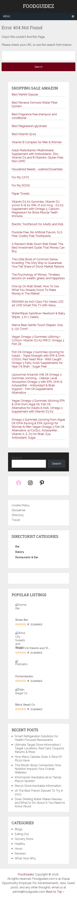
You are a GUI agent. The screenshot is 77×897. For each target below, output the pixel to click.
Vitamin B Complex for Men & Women (37, 142)
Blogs (18, 829)
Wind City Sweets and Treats (33, 648)
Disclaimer (18, 510)
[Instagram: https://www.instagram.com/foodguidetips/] (30, 485)
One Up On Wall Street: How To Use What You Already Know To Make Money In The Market (35, 290)
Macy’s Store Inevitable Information (38, 785)
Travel (16, 520)
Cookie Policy (21, 505)
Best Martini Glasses (25, 94)
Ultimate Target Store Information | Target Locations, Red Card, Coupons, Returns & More (40, 748)
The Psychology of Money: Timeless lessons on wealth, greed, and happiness (38, 276)
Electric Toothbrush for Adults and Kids (37, 224)
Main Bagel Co (25, 704)
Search (17, 457)
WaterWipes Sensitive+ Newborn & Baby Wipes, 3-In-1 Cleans (38, 315)
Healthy (20, 843)
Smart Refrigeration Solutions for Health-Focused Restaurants (36, 738)
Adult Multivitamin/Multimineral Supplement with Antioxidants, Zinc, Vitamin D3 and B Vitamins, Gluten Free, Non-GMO (38, 156)
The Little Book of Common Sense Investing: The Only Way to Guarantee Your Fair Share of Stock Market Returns (38, 263)
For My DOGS (21, 185)
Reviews (20, 853)
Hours (19, 848)
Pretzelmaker (24, 676)
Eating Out (22, 834)
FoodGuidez (38, 6)
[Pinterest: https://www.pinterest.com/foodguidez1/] (42, 485)
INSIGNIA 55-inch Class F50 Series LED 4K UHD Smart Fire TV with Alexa (37, 303)
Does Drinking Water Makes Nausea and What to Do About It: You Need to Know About (40, 802)
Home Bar (21, 619)
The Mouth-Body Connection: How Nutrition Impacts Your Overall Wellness (38, 769)
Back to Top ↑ (55, 891)
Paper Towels (21, 193)
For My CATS (20, 177)
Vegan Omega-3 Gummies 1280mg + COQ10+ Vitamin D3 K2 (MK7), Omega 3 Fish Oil (38, 340)
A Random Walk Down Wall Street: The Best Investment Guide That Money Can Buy (38, 247)
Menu (6, 16)
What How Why (25, 858)
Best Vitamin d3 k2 (24, 134)
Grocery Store (24, 839)
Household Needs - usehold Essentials (37, 169)
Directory (18, 515)
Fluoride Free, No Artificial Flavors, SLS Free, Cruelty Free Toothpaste (37, 234)
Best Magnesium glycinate (29, 126)
